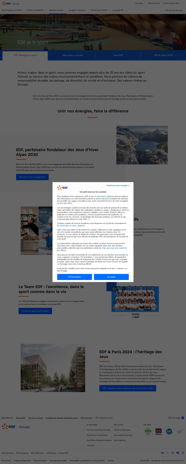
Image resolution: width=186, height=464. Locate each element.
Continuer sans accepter (117, 185)
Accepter (111, 277)
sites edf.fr (67, 203)
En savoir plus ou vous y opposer (71, 225)
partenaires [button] (100, 196)
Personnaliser (74, 277)
